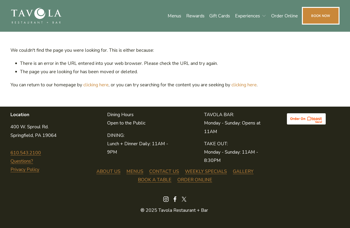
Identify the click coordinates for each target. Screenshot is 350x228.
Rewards (195, 16)
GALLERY (243, 171)
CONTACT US (164, 171)
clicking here (96, 85)
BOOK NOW (320, 16)
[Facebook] (175, 199)
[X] (184, 199)
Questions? (21, 161)
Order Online (284, 16)
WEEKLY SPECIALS (206, 171)
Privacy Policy (24, 169)
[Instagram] (166, 199)
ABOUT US (108, 171)
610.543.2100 (25, 153)
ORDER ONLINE (194, 179)
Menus (174, 16)
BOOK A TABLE (154, 179)
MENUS (134, 171)
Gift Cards (219, 16)
